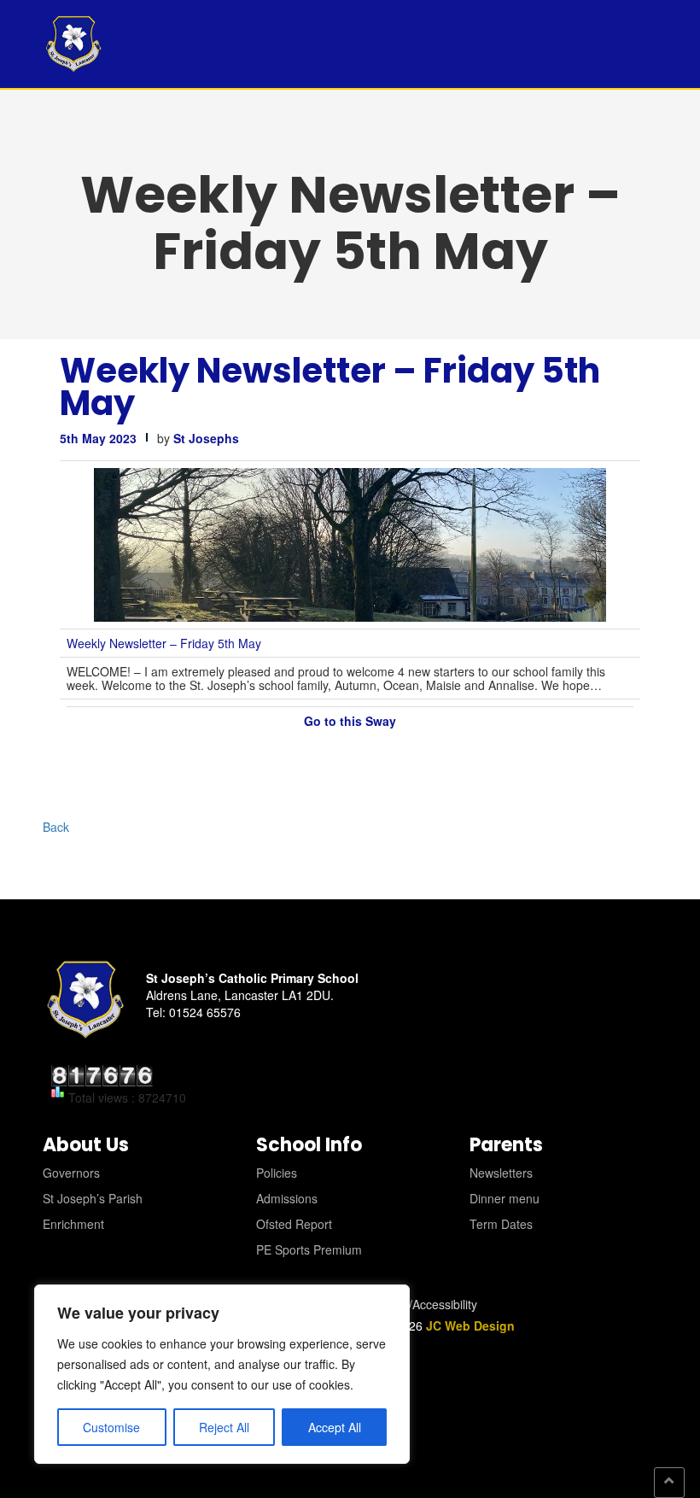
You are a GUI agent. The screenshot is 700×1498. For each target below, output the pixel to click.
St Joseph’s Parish (93, 1198)
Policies (276, 1172)
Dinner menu (505, 1198)
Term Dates (501, 1223)
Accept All (334, 1427)
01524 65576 (205, 1012)
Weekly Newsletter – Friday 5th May (330, 387)
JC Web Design (470, 1325)
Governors (71, 1172)
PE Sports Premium (309, 1249)
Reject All (224, 1427)
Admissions (287, 1198)
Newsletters (501, 1172)
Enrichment (73, 1223)
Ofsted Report (294, 1223)
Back (56, 826)
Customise (111, 1427)
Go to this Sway (350, 720)
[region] (222, 1374)
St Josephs (206, 438)
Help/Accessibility (430, 1304)
